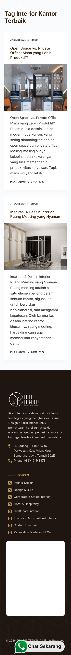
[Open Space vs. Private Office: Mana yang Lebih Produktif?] (35, 87)
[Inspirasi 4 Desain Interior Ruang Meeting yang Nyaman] (35, 246)
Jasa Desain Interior (24, 39)
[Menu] (65, 7)
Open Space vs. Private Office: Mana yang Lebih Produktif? (30, 53)
